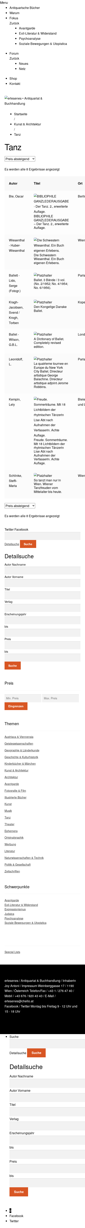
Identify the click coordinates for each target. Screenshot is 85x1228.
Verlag (8, 602)
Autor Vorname (14, 577)
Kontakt (14, 83)
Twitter (25, 1006)
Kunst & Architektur (27, 124)
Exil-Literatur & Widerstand (38, 33)
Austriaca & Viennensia (19, 737)
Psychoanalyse (30, 38)
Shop (13, 78)
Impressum (29, 985)
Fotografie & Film (15, 791)
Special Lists (12, 952)
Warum (14, 13)
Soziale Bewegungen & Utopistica (43, 43)
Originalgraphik (14, 837)
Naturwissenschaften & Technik (24, 858)
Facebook (11, 1006)
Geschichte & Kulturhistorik (21, 757)
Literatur (10, 851)
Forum (14, 53)
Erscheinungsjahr (15, 614)
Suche (28, 544)
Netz (22, 68)
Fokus (13, 18)
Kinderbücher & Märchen (20, 763)
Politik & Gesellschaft (18, 864)
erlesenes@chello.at (19, 1001)
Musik (8, 811)
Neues (23, 63)
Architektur (11, 777)
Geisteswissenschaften (19, 743)
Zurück (14, 23)
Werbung (10, 844)
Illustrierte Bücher (15, 797)
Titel (7, 589)
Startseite (20, 114)
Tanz (8, 817)
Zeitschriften (12, 871)
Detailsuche (12, 544)
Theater (9, 824)
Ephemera (11, 831)
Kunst (8, 804)
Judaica (9, 914)
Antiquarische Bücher (24, 7)
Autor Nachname (15, 564)
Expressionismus (15, 909)
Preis (8, 639)
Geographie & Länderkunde (22, 750)
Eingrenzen (16, 706)
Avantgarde (27, 28)
